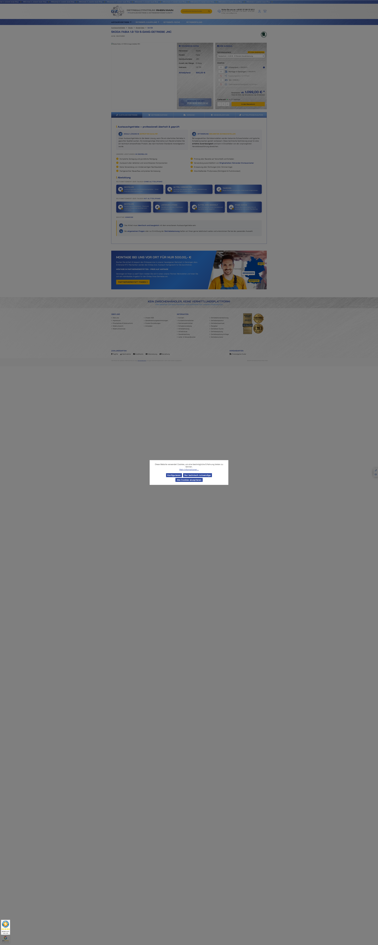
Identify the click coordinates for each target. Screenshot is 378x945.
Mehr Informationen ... (189, 469)
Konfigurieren (174, 475)
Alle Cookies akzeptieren (189, 480)
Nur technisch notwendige (197, 475)
